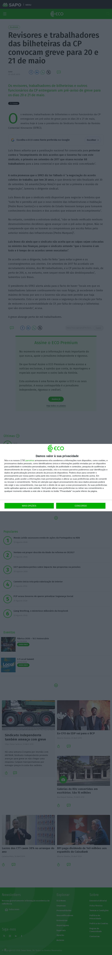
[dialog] (56, 477)
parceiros (30, 460)
